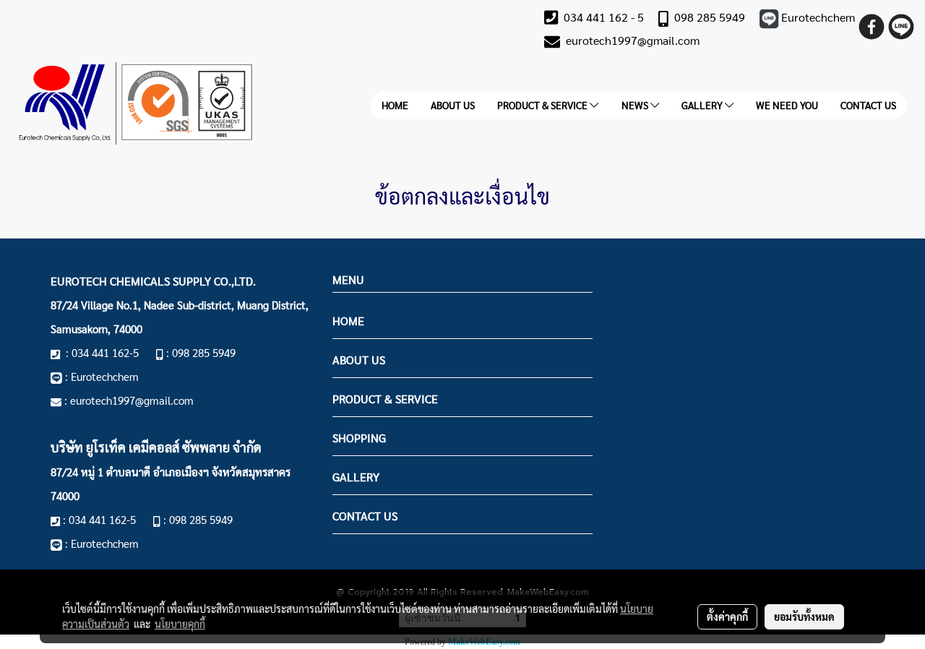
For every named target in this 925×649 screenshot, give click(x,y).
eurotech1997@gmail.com (633, 40)
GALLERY (703, 104)
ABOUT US (453, 104)
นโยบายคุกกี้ (180, 623)
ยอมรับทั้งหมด (804, 616)
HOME (395, 104)
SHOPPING (359, 437)
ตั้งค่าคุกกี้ (727, 616)
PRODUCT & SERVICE (543, 104)
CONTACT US (868, 104)
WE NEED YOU (787, 104)
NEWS (635, 104)
